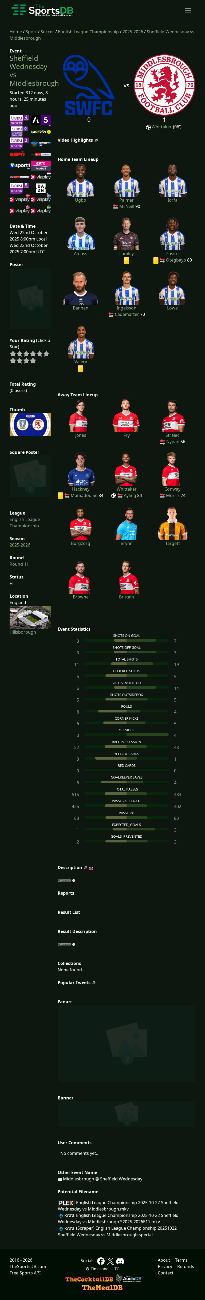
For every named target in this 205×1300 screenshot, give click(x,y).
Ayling (130, 495)
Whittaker (162, 127)
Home (16, 32)
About (164, 1260)
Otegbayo (176, 260)
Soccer (47, 32)
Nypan (172, 442)
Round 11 (19, 564)
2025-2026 (133, 32)
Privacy (165, 1266)
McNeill (126, 206)
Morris (173, 495)
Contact (166, 1273)
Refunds (185, 1266)
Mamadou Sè (84, 495)
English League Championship (88, 32)
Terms (181, 1260)
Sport (31, 32)
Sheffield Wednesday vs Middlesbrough (34, 70)
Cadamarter (127, 314)
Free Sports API (25, 1273)
